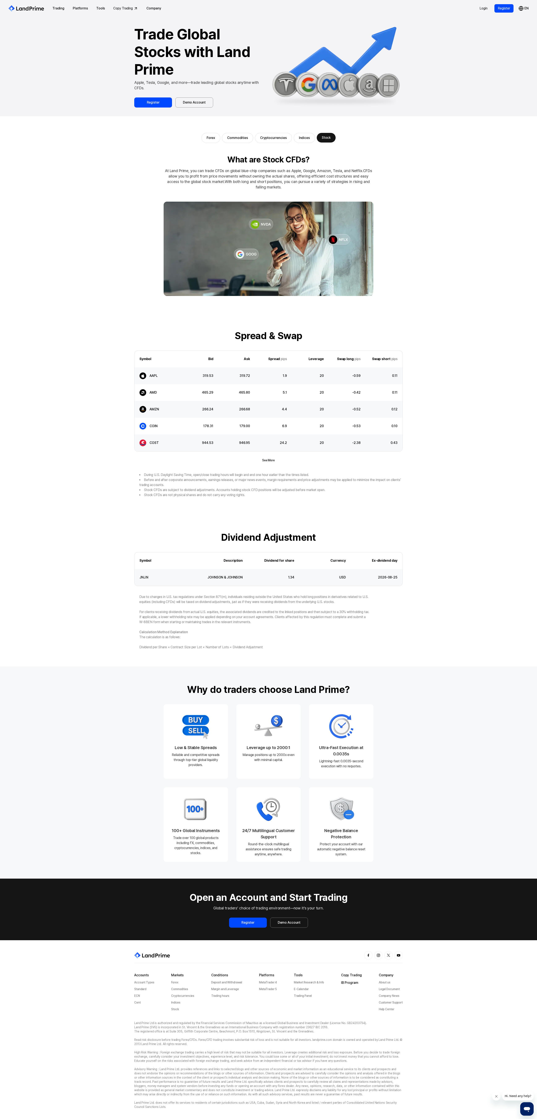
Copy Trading (123, 8)
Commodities (237, 138)
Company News (389, 995)
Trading (58, 8)
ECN (137, 995)
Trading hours (220, 995)
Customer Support (391, 1002)
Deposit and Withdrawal (226, 982)
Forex (211, 138)
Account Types (144, 982)
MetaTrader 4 (268, 982)
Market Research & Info (309, 982)
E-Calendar (301, 989)
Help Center (386, 1009)
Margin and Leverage (225, 989)
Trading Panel (303, 995)
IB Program (349, 983)
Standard (140, 989)
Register (504, 8)
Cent (137, 1002)
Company (153, 8)
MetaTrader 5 (268, 989)
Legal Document (389, 989)
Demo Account (194, 102)
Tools (100, 8)
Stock (326, 138)
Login (483, 8)
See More (268, 460)
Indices (304, 138)
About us (384, 982)
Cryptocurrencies (273, 138)
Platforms (80, 8)
